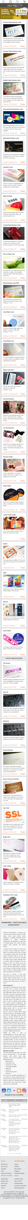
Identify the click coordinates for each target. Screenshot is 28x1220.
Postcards (3, 1185)
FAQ (15, 1181)
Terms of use (4, 1166)
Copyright (3, 1168)
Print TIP (20, 1181)
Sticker (2, 1187)
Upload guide (4, 1178)
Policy (2, 1171)
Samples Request (18, 1183)
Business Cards (4, 1181)
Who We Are (4, 1164)
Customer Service (18, 1178)
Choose (22, 46)
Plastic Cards (4, 1183)
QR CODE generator (19, 1187)
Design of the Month (6, 1173)
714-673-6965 (9, 1191)
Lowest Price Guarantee (20, 1185)
